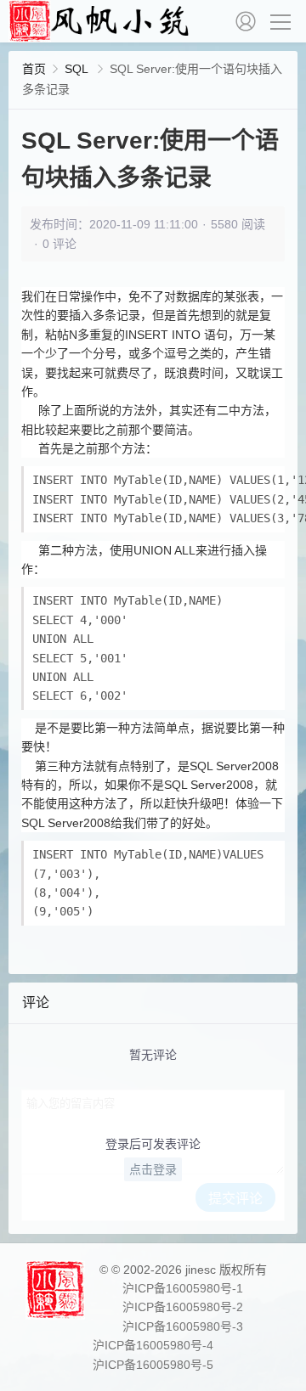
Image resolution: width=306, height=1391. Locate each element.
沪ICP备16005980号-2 (182, 1307)
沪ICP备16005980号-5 (153, 1364)
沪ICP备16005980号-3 (182, 1326)
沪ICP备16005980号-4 (153, 1345)
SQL (78, 69)
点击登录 (153, 1169)
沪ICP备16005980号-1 (182, 1288)
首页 (34, 69)
